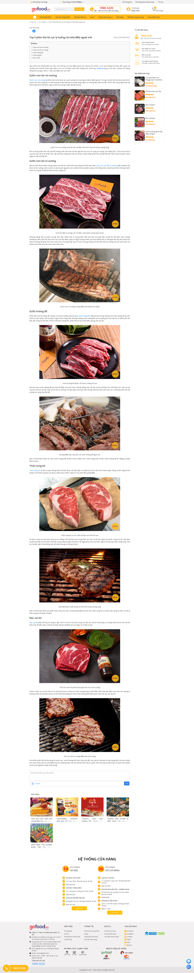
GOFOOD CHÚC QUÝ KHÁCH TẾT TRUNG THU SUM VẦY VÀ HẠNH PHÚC (92, 821)
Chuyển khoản (83, 955)
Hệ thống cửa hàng (39, 2)
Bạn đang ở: (72, 2)
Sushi (92, 17)
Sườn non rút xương (37, 80)
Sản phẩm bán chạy (142, 73)
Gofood (100, 68)
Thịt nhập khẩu (45, 17)
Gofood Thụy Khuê (73, 878)
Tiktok (128, 939)
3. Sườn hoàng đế (37, 52)
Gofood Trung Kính (73, 888)
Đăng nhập (135, 10)
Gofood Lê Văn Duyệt (109, 901)
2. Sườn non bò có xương (40, 50)
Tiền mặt (74, 955)
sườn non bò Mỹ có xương (106, 165)
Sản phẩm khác (154, 17)
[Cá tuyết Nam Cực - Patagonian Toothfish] (140, 82)
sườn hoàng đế (84, 316)
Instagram (129, 934)
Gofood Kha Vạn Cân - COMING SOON (115, 889)
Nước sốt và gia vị (105, 17)
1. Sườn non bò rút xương (40, 47)
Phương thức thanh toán (144, 2)
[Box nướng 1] (140, 109)
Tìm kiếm (79, 9)
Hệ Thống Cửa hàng (97, 859)
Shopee (129, 945)
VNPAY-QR (67, 955)
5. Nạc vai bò (36, 58)
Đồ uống (120, 17)
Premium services (110, 931)
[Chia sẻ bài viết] (33, 31)
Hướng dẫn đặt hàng (91, 937)
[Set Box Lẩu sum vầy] (140, 95)
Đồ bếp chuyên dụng (136, 17)
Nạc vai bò (33, 622)
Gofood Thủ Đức (107, 878)
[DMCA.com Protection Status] (160, 933)
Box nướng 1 (150, 105)
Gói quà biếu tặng (110, 934)
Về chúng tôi (127, 2)
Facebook (129, 931)
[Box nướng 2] (140, 122)
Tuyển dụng (68, 939)
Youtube (129, 937)
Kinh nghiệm (43, 22)
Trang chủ (33, 22)
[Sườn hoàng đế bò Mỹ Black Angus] (140, 136)
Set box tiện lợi (80, 17)
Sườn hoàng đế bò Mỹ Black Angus (154, 132)
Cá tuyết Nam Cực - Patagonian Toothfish (154, 78)
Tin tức (160, 2)
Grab (128, 942)
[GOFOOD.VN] (41, 9)
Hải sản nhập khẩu (62, 17)
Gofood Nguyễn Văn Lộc (75, 898)
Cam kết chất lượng (90, 939)
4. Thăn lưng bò (37, 55)
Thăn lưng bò (34, 470)
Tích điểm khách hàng (111, 937)
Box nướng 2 (150, 118)
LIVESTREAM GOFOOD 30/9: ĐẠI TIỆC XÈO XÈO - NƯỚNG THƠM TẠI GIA (67, 821)
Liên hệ (66, 934)
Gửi (127, 783)
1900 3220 (106, 8)
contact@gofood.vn (42, 953)
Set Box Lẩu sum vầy (153, 91)
